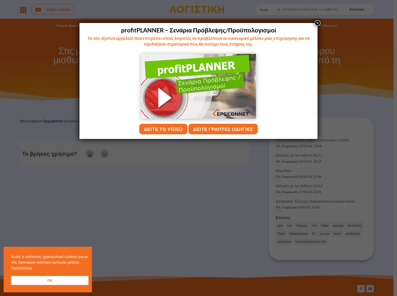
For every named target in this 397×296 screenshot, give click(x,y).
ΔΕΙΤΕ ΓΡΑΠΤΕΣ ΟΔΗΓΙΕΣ (223, 129)
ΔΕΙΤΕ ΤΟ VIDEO (163, 129)
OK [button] (49, 280)
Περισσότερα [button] (21, 268)
